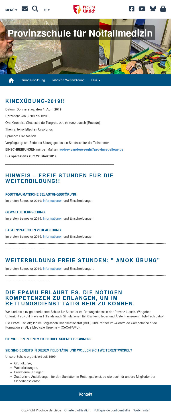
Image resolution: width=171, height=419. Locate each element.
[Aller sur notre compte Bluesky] (153, 10)
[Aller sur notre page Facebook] (131, 10)
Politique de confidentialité (112, 410)
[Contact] (25, 10)
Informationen (53, 200)
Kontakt (85, 394)
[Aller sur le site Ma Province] (163, 10)
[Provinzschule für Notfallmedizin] (11, 80)
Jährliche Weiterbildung (68, 80)
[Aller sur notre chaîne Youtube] (142, 10)
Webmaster (141, 410)
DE (45, 10)
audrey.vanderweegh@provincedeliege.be (91, 149)
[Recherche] (35, 10)
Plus (94, 80)
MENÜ (10, 10)
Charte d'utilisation (77, 410)
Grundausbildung (33, 80)
